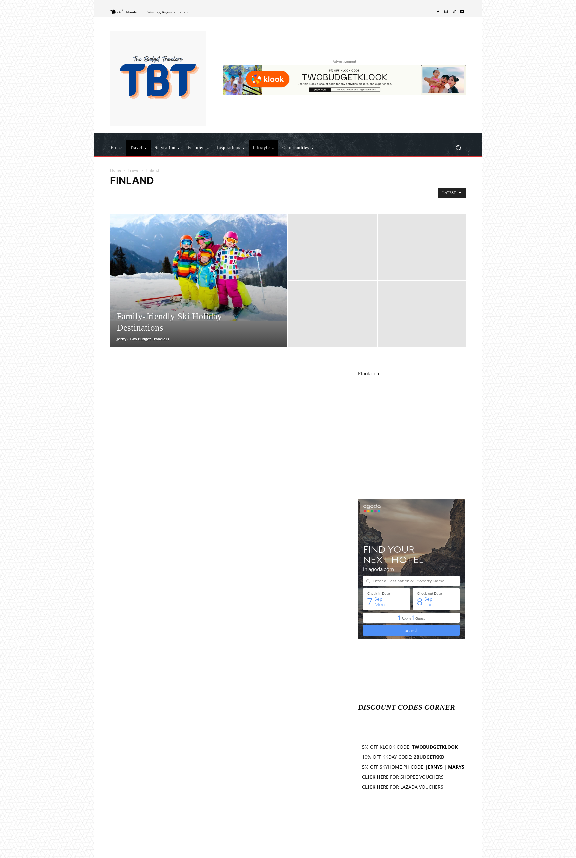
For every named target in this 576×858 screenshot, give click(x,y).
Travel (133, 170)
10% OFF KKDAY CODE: (403, 757)
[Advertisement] (412, 437)
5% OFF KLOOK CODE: (410, 747)
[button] (458, 148)
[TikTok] (454, 12)
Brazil (203, 194)
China (283, 194)
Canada (264, 194)
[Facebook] (438, 12)
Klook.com (369, 373)
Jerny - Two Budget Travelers (143, 338)
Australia (142, 194)
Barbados (184, 194)
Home (115, 170)
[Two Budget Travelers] (158, 78)
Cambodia (242, 194)
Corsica (325, 194)
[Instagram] (446, 12)
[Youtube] (462, 12)
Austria (163, 194)
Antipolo (120, 194)
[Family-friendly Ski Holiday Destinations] (198, 267)
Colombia (303, 194)
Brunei (221, 194)
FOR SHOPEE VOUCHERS (403, 777)
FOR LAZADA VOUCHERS (402, 787)
